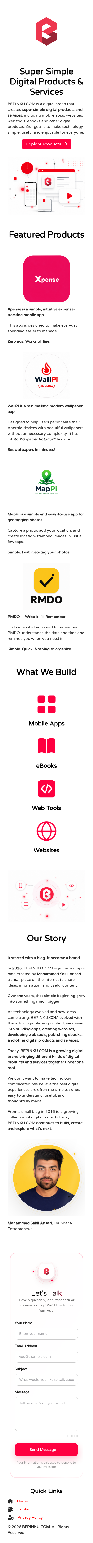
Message (22, 1392)
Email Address (26, 1346)
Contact (24, 1509)
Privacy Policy (30, 1517)
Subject (21, 1369)
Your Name (24, 1323)
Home (22, 1501)
